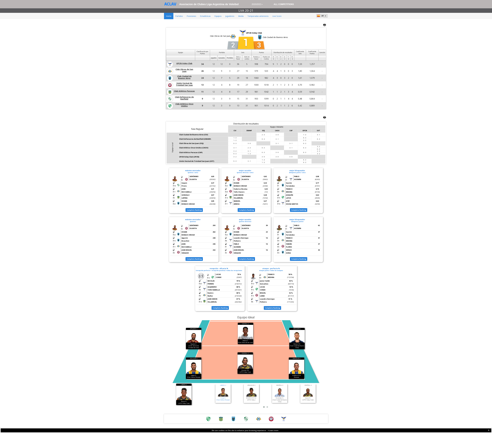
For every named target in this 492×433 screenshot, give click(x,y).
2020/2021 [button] (256, 4)
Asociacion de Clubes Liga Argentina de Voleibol (209, 4)
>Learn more (273, 430)
